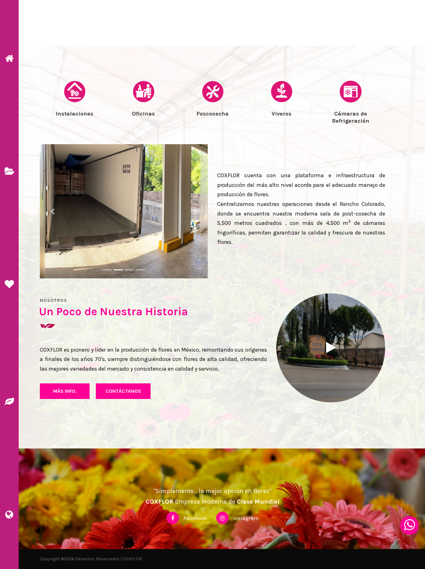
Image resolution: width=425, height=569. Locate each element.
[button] (52, 211)
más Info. (65, 391)
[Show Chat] (409, 525)
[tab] (74, 111)
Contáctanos (123, 391)
